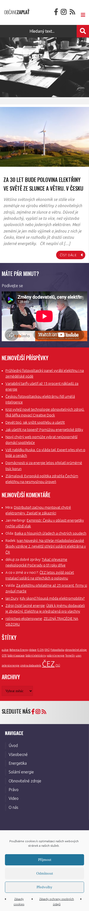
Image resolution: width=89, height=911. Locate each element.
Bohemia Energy (18, 649)
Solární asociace (16, 655)
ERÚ (47, 649)
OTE (4, 655)
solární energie (56, 655)
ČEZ (48, 664)
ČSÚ (57, 665)
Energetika (18, 763)
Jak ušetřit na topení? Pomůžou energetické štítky (44, 430)
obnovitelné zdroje (76, 649)
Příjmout (44, 860)
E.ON (40, 649)
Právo (14, 789)
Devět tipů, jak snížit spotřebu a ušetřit (35, 422)
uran (78, 655)
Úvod (13, 745)
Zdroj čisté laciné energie (25, 606)
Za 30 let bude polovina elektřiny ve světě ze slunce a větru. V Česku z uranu (43, 188)
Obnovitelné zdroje (25, 781)
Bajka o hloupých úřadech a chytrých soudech (50, 533)
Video (14, 798)
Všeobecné (18, 754)
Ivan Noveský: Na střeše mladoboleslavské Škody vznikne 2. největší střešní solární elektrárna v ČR (45, 546)
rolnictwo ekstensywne (23, 619)
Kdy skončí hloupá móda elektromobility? (52, 598)
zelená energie (11, 665)
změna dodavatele (30, 665)
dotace (33, 649)
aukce (5, 649)
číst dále (68, 255)
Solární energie (21, 772)
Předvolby (44, 887)
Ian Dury (11, 598)
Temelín (70, 655)
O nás (13, 807)
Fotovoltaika (57, 649)
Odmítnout (44, 873)
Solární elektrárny (35, 655)
